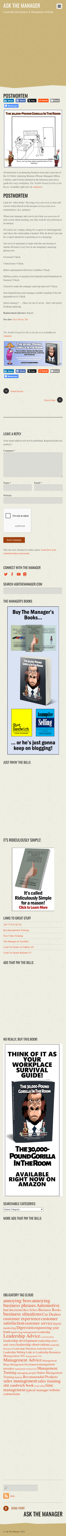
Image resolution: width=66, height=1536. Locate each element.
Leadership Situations (24, 1348)
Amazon (37, 186)
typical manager (37, 1389)
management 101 (34, 1356)
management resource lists (26, 1368)
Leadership (43, 1332)
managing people (26, 1372)
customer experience (21, 1318)
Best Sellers (30, 1310)
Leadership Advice (21, 1335)
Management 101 (14, 1356)
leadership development (20, 1340)
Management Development (24, 1364)
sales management (20, 1380)
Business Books (49, 1309)
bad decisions (13, 1309)
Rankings (19, 1377)
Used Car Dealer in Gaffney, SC (18, 947)
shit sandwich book (18, 1385)
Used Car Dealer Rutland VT (17, 952)
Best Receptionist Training (16, 930)
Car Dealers (51, 1314)
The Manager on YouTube (16, 941)
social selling (39, 1385)
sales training (49, 1381)
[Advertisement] (33, 48)
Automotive (47, 1305)
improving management (24, 1332)
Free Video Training (13, 935)
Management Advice (22, 1360)
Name (7, 483)
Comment (9, 450)
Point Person (14, 391)
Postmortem (15, 95)
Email (38, 483)
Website (7, 495)
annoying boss (17, 1300)
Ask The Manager (12, 1531)
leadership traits (44, 1348)
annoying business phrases (26, 1302)
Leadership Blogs (47, 1337)
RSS (12, 1496)
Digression (25, 1327)
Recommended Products (40, 1376)
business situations (22, 1313)
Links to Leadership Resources (43, 1352)
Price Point (52, 400)
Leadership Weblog (14, 1352)
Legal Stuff (18, 1508)
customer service (38, 1323)
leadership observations (32, 1344)
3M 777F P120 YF (12, 924)
